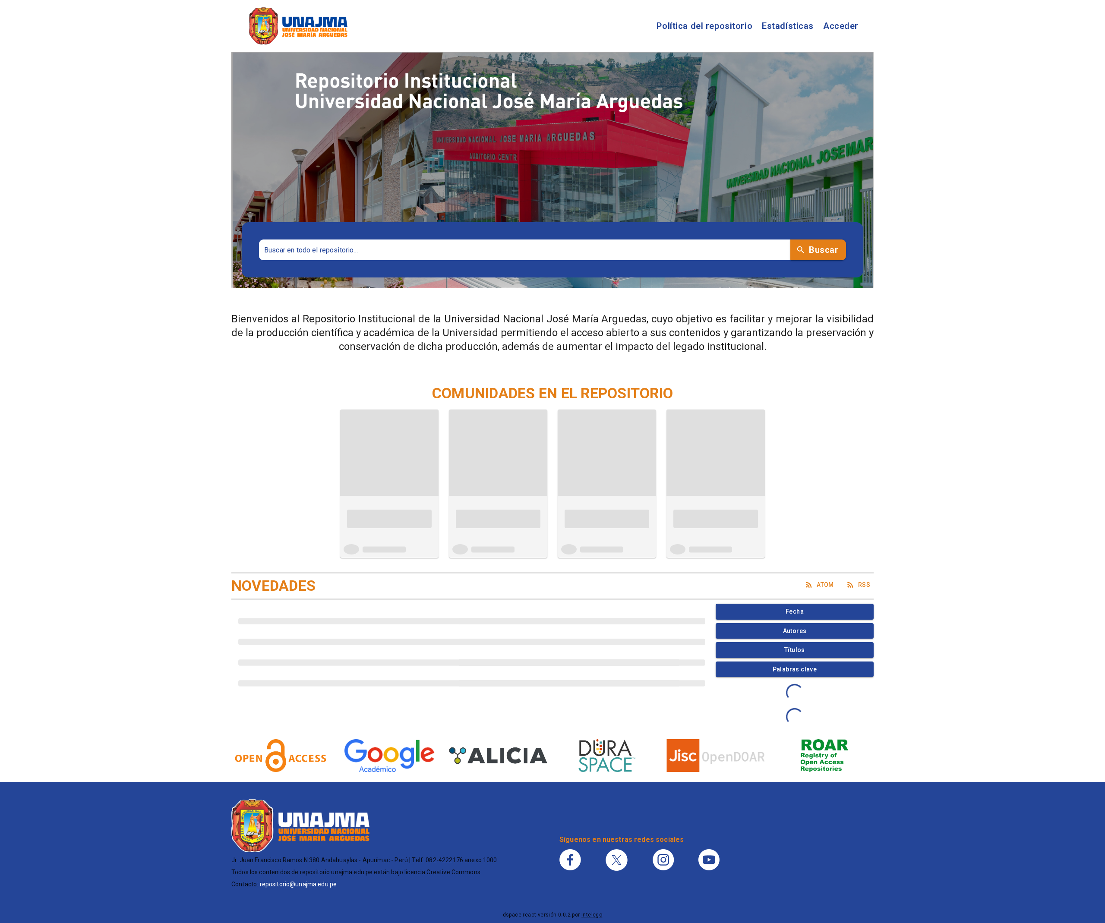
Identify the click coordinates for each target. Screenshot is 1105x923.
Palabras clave (795, 669)
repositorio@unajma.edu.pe (298, 884)
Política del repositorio (704, 26)
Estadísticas (788, 26)
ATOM (825, 584)
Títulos (794, 649)
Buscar (823, 250)
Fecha (795, 611)
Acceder (841, 26)
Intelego (591, 915)
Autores (795, 630)
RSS (864, 584)
